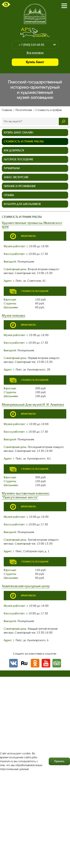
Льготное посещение (18, 159)
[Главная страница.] (35, 14)
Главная (7, 110)
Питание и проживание (20, 186)
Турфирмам (12, 168)
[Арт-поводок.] (35, 32)
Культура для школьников (22, 204)
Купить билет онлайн (18, 132)
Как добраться (14, 150)
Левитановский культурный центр (26, 586)
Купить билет (35, 62)
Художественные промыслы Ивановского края (32, 225)
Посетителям (24, 110)
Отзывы (9, 195)
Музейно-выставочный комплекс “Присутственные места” (26, 495)
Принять (59, 761)
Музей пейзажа (13, 316)
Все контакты (35, 52)
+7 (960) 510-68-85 (31, 45)
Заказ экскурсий (16, 177)
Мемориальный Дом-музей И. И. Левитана (33, 405)
